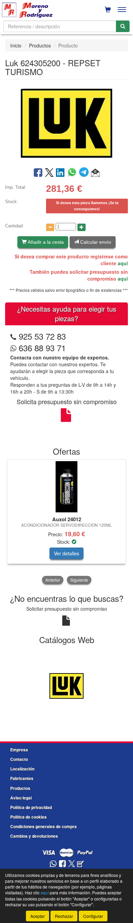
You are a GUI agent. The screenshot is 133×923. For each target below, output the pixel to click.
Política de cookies (28, 817)
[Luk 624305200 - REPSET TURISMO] (66, 123)
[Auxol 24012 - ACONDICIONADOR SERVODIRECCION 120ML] (66, 486)
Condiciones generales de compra (43, 826)
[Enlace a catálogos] (66, 685)
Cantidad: (14, 225)
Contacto (19, 759)
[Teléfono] (13, 336)
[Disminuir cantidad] (50, 227)
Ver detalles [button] (66, 553)
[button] (95, 173)
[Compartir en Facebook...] (38, 173)
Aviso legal (21, 798)
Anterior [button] (52, 580)
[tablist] (66, 522)
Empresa (19, 750)
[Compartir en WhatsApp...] (73, 173)
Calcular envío (95, 242)
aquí (123, 263)
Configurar (93, 916)
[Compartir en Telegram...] (85, 173)
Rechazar (64, 916)
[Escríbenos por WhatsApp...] (53, 864)
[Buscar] (123, 26)
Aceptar (37, 916)
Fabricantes (21, 778)
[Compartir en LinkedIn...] (60, 173)
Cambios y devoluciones (34, 836)
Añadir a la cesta (45, 242)
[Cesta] (107, 9)
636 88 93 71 (41, 348)
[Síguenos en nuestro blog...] (80, 864)
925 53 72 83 (42, 336)
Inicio (15, 45)
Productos (40, 45)
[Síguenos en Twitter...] (71, 864)
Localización (22, 769)
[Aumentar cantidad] (81, 227)
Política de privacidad (31, 807)
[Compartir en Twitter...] (49, 173)
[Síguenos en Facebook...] (62, 864)
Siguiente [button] (79, 580)
